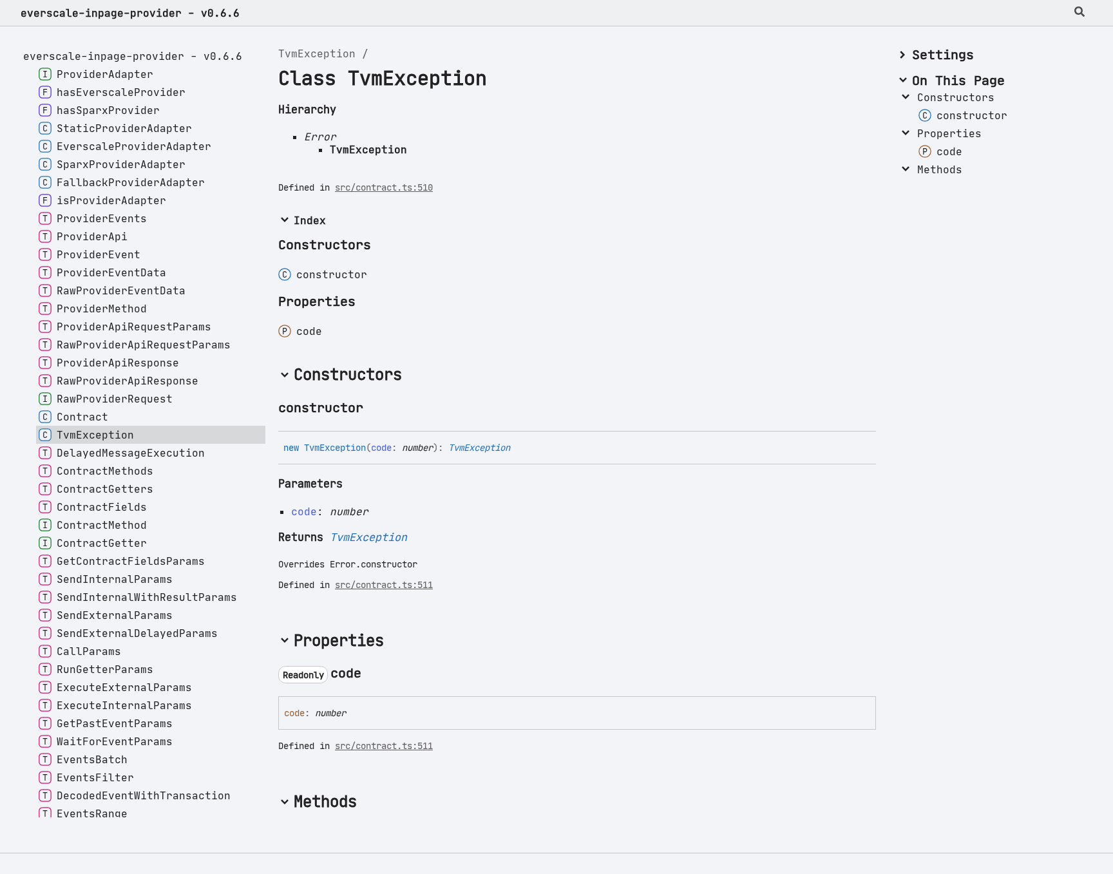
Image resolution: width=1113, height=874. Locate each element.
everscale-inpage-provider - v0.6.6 (130, 12)
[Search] (1079, 13)
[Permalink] (374, 409)
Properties (949, 133)
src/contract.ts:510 (384, 187)
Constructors (955, 97)
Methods (939, 169)
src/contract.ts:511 (384, 585)
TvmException (317, 53)
